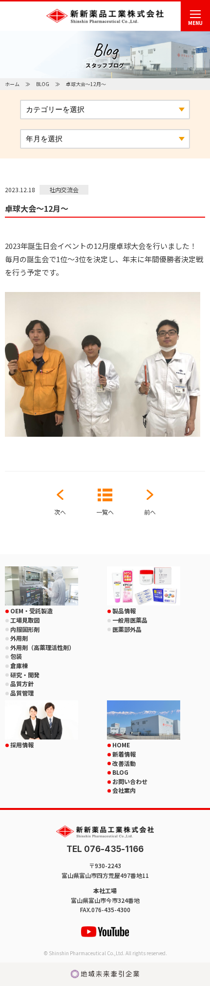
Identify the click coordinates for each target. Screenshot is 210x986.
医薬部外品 (127, 629)
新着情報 (124, 754)
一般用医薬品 (129, 620)
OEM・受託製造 (31, 610)
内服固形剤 (25, 629)
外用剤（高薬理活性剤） (42, 647)
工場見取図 (25, 620)
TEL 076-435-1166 (105, 849)
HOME (121, 744)
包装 (16, 656)
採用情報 (22, 744)
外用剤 (19, 638)
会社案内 (124, 790)
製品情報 (124, 610)
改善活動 (124, 763)
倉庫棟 (19, 665)
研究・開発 (25, 675)
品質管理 (22, 693)
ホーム (12, 84)
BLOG (42, 84)
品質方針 (22, 683)
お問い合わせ (129, 781)
